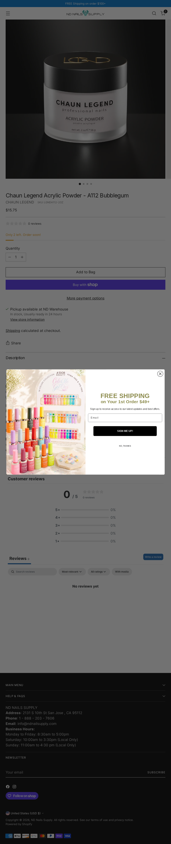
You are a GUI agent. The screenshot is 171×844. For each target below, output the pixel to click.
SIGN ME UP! (125, 431)
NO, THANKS (125, 446)
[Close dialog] (160, 374)
